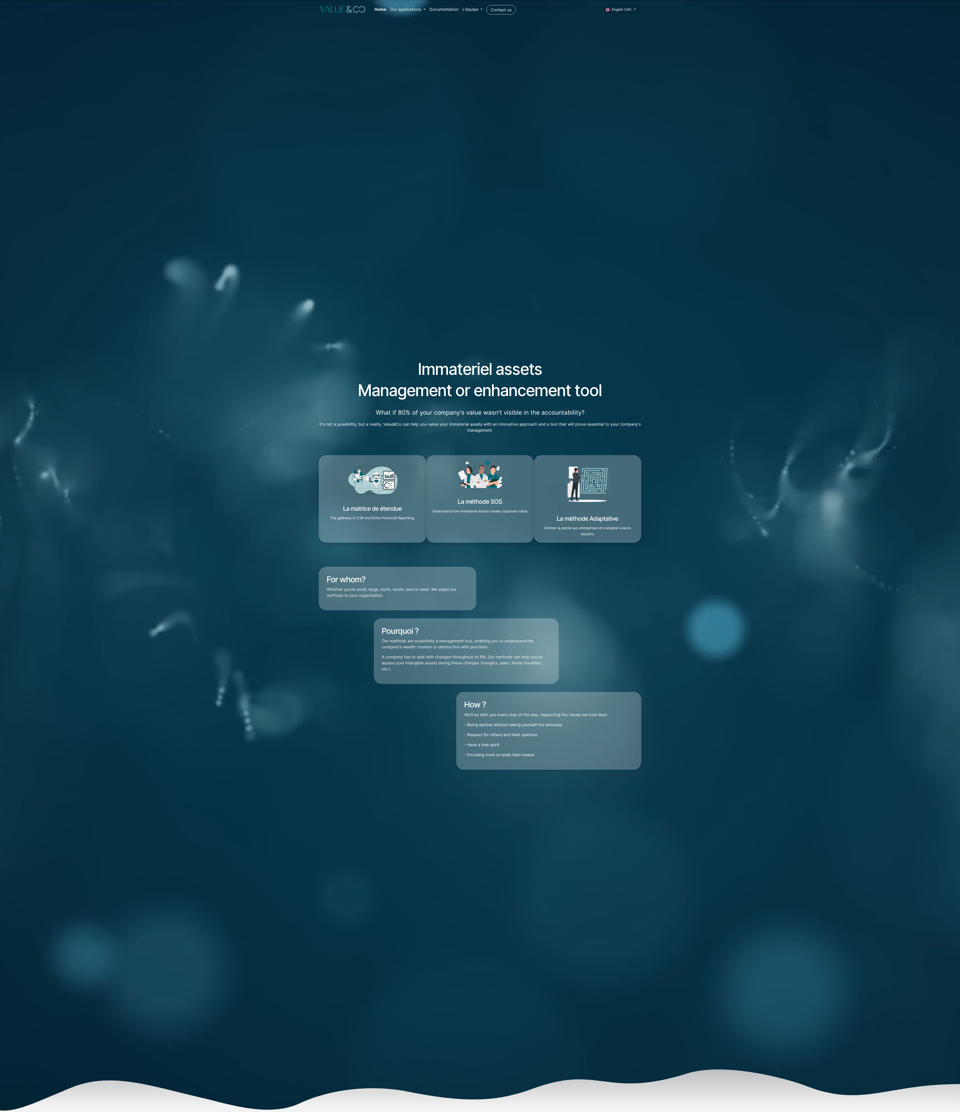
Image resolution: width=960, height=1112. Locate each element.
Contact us (501, 9)
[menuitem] (380, 9)
